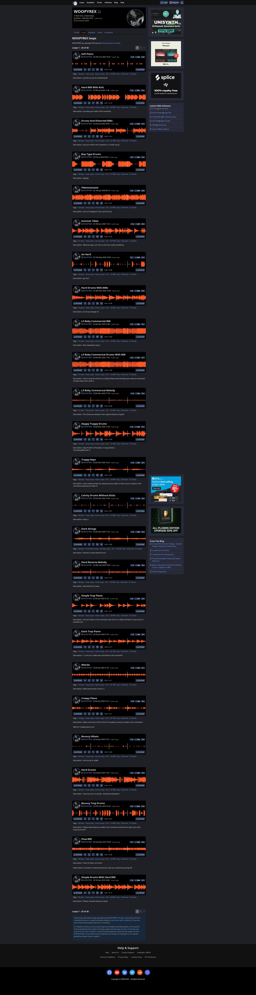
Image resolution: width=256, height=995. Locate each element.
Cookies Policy (136, 957)
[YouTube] (117, 972)
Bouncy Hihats (90, 736)
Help (122, 2)
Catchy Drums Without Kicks (98, 495)
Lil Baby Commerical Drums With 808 (103, 354)
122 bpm (81, 207)
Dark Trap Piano (91, 631)
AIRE (154, 125)
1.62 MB (112, 582)
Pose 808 (86, 839)
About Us (115, 952)
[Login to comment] (97, 69)
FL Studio (133, 74)
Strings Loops (105, 549)
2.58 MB (113, 615)
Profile (76, 32)
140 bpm (81, 141)
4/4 (107, 74)
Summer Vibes (89, 221)
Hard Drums (88, 769)
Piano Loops (100, 74)
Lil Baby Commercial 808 (95, 321)
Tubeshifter (156, 117)
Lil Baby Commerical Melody (98, 390)
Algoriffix (168, 113)
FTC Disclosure (150, 957)
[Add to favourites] (93, 70)
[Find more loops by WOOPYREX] (85, 69)
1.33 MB (113, 341)
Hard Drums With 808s (94, 287)
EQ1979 (155, 121)
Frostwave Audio (170, 117)
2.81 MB (113, 651)
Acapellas (90, 2)
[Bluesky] (124, 972)
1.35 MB (113, 274)
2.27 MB (113, 790)
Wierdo (85, 664)
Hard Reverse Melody (94, 562)
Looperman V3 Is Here (160, 550)
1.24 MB (113, 479)
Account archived (82, 21)
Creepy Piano (89, 698)
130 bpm (81, 74)
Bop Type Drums (91, 154)
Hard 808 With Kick (92, 87)
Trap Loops (90, 74)
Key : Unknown (122, 74)
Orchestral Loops (92, 549)
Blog (116, 2)
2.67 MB (113, 241)
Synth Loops (100, 685)
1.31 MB (113, 444)
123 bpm (81, 444)
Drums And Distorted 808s (97, 120)
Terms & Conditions (107, 957)
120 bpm (81, 107)
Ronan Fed (162, 125)
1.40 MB (113, 308)
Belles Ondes (165, 121)
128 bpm (81, 174)
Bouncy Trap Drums (93, 803)
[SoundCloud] (140, 972)
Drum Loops (100, 107)
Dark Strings (88, 528)
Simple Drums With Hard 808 (98, 877)
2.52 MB (113, 174)
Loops (82, 2)
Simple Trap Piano (92, 595)
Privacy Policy (123, 957)
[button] (182, 2)
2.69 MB (113, 107)
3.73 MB (113, 74)
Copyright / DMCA (144, 952)
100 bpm (81, 582)
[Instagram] (147, 972)
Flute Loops (99, 582)
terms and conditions (123, 920)
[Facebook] (109, 972)
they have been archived (111, 43)
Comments (108, 32)
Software (108, 2)
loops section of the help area (128, 929)
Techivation (164, 109)
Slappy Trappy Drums (94, 423)
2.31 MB (113, 141)
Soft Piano (87, 54)
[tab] (76, 32)
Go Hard (86, 254)
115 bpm (81, 308)
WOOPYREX (87, 57)
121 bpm (81, 241)
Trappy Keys (88, 459)
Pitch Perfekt (157, 113)
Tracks (99, 2)
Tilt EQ (154, 109)
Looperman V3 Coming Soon (163, 554)
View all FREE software (160, 129)
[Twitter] (132, 972)
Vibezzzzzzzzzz (89, 187)
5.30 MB (113, 207)
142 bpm (81, 790)
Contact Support (128, 952)
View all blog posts (159, 571)
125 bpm (81, 615)
